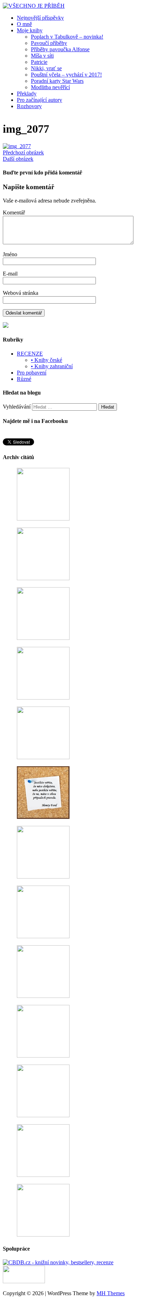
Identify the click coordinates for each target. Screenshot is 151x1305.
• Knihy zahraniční (52, 366)
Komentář (14, 213)
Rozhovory (29, 106)
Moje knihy (29, 30)
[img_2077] (17, 146)
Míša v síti (42, 56)
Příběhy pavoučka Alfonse (60, 49)
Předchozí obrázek (23, 152)
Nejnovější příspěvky (40, 18)
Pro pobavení (31, 373)
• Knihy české (46, 360)
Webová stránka (20, 293)
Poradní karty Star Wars (57, 81)
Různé (24, 379)
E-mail (10, 274)
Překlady (27, 94)
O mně (24, 24)
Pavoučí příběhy (49, 43)
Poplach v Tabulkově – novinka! (67, 37)
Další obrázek (18, 159)
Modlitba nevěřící (50, 87)
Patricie (39, 62)
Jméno (10, 254)
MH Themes (111, 1293)
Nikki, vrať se (46, 68)
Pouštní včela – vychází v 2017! (66, 75)
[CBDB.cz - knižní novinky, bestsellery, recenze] (58, 1262)
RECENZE (30, 354)
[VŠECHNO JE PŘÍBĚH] (34, 6)
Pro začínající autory (39, 100)
